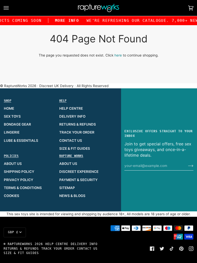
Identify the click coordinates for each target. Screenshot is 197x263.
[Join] (186, 166)
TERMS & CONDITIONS (23, 188)
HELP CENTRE (71, 108)
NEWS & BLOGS (72, 196)
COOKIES (11, 196)
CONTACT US (70, 140)
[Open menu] (11, 8)
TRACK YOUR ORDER (76, 132)
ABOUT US (13, 164)
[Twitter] (162, 248)
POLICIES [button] (11, 156)
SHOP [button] (7, 100)
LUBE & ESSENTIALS (21, 140)
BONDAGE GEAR (17, 124)
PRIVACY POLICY (18, 180)
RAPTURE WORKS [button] (71, 156)
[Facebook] (152, 248)
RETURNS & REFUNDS (77, 124)
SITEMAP (67, 188)
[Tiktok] (171, 248)
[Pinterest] (181, 248)
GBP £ (13, 232)
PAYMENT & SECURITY (78, 180)
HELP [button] (63, 100)
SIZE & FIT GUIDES (74, 148)
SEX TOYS (12, 116)
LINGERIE (11, 132)
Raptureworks (20, 244)
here (118, 55)
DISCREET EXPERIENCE (78, 172)
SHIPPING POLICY (19, 172)
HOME (9, 108)
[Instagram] (191, 248)
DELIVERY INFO (72, 116)
